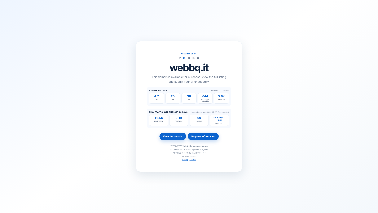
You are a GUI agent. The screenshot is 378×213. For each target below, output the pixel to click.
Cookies (193, 159)
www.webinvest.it (189, 156)
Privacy (185, 159)
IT (180, 58)
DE (189, 58)
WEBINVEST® (189, 54)
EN (184, 58)
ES (198, 58)
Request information (203, 136)
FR (193, 58)
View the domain (173, 136)
